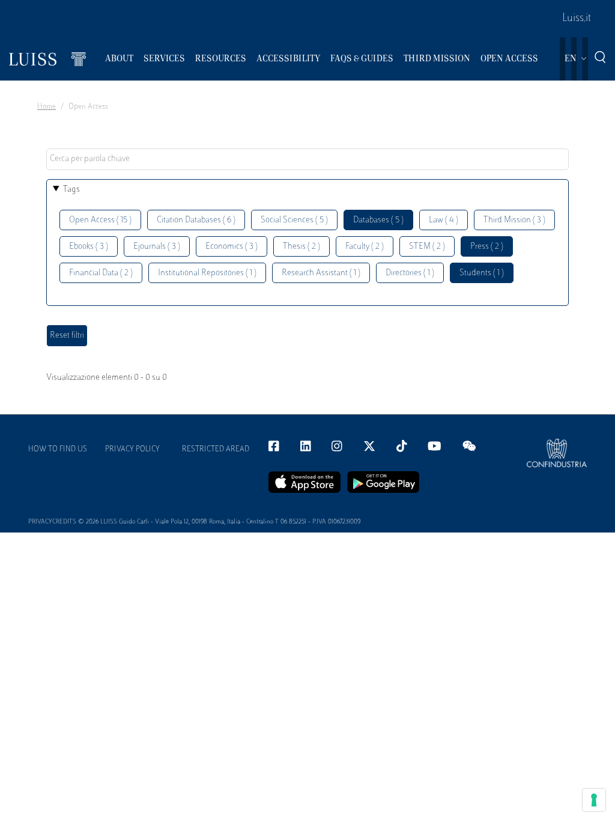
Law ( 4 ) (443, 220)
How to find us (57, 449)
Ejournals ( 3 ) (156, 246)
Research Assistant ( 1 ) (321, 273)
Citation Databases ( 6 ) (196, 220)
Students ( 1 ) (481, 273)
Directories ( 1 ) (410, 273)
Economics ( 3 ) (231, 246)
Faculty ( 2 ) (364, 246)
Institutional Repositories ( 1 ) (207, 273)
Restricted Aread (215, 449)
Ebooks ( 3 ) (88, 246)
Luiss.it (576, 18)
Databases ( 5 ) (378, 220)
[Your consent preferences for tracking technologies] (594, 800)
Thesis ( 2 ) (301, 246)
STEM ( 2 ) (427, 246)
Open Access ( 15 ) (100, 220)
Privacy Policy (132, 449)
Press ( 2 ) (486, 246)
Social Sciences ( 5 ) (294, 220)
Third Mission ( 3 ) (514, 220)
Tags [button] (71, 189)
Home (46, 107)
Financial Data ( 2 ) (101, 273)
